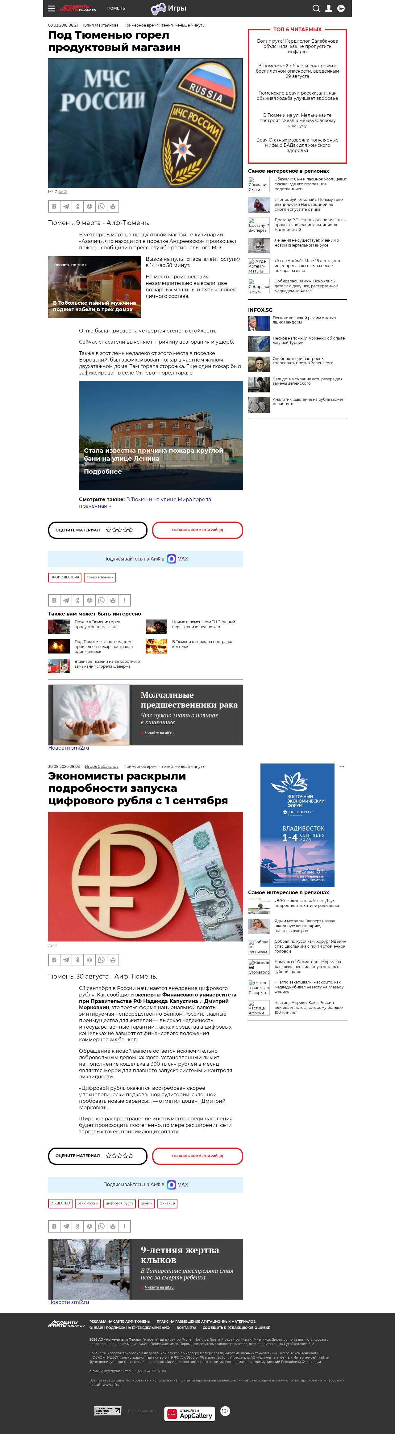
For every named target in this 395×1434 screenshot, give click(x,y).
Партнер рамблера (142, 1411)
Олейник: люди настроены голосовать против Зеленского (303, 361)
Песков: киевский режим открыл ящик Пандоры (304, 320)
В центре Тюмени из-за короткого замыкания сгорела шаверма (107, 664)
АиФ (62, 191)
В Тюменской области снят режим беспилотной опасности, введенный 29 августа (297, 71)
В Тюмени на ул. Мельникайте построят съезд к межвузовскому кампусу (298, 121)
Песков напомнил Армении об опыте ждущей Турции (309, 340)
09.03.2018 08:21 (63, 25)
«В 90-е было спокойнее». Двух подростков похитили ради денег (307, 903)
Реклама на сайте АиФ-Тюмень (119, 1322)
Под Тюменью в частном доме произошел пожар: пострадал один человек (104, 646)
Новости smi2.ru (68, 748)
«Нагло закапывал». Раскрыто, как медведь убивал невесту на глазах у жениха (309, 987)
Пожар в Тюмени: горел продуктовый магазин (97, 624)
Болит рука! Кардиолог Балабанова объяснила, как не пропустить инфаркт (297, 46)
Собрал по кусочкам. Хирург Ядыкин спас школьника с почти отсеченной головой (310, 946)
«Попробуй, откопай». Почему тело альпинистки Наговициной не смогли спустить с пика (309, 204)
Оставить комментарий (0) (197, 530)
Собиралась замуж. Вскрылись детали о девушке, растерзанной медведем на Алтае (306, 286)
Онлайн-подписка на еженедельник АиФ (129, 1328)
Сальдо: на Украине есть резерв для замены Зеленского (308, 381)
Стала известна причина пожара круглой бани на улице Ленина (153, 454)
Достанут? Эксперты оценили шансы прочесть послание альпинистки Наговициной (310, 225)
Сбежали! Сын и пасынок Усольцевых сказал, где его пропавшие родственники (311, 184)
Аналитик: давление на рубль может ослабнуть (308, 401)
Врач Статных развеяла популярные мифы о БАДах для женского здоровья (297, 145)
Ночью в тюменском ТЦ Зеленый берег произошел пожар (203, 624)
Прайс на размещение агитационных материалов (206, 1322)
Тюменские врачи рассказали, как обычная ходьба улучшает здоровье (297, 96)
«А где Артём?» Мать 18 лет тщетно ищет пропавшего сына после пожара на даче (308, 265)
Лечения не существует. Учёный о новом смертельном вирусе (307, 242)
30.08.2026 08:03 (64, 766)
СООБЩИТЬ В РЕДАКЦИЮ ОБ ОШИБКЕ (236, 1328)
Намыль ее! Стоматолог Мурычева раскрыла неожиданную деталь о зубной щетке (308, 966)
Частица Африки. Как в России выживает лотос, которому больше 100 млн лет (309, 1007)
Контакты (186, 1328)
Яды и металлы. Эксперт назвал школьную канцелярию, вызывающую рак (305, 926)
